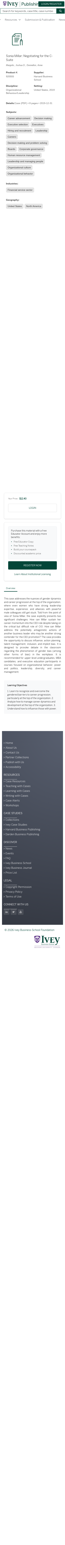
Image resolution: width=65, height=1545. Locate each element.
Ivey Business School (18, 863)
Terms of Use (14, 896)
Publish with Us (15, 762)
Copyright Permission (19, 887)
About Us (11, 747)
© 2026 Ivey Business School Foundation (29, 930)
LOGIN (32, 507)
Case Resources (15, 781)
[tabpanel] (32, 655)
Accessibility (13, 767)
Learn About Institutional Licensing (32, 574)
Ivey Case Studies (16, 824)
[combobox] (27, 10)
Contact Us (12, 752)
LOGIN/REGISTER (51, 3)
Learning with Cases (18, 791)
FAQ (8, 858)
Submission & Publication (40, 19)
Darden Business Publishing (22, 834)
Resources (11, 19)
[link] (19, 118)
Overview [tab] (10, 588)
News (9, 848)
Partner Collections (17, 757)
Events (10, 853)
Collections (12, 820)
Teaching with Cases (18, 786)
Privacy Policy (14, 892)
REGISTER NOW (33, 565)
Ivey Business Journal (19, 868)
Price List (11, 872)
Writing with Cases (17, 796)
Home (9, 743)
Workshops (12, 805)
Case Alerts (13, 800)
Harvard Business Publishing (23, 829)
